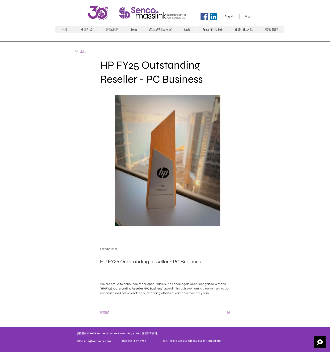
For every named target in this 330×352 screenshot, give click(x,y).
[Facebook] (204, 16)
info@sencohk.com (97, 341)
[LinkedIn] (213, 16)
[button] (187, 29)
